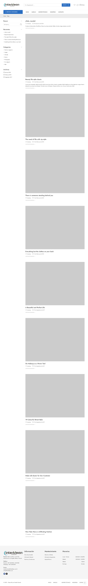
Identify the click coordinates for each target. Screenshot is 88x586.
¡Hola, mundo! (30, 21)
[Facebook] (4, 574)
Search (65, 5)
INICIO (27, 12)
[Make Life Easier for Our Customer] (55, 451)
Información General (28, 557)
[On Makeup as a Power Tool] (55, 339)
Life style (6, 54)
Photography (7, 59)
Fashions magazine (8, 50)
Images (5, 52)
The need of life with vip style (35, 139)
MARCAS (34, 12)
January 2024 (8, 72)
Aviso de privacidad (28, 554)
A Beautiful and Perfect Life (35, 308)
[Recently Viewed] (84, 582)
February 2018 (8, 74)
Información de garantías (50, 557)
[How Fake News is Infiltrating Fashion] (55, 508)
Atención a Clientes (49, 554)
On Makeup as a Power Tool (35, 364)
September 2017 (8, 77)
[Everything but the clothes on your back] (55, 227)
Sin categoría (7, 62)
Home (4, 16)
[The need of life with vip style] (55, 115)
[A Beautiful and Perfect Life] (55, 283)
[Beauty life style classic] (55, 55)
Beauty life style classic (33, 79)
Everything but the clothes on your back (39, 252)
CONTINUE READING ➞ (30, 28)
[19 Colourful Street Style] (55, 395)
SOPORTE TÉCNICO (42, 12)
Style (5, 64)
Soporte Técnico (48, 559)
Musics (5, 57)
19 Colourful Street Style (34, 420)
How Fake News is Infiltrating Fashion (38, 532)
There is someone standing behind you (39, 195)
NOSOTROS (53, 12)
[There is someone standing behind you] (55, 171)
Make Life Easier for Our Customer (37, 476)
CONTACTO (61, 12)
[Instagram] (7, 574)
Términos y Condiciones (29, 559)
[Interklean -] (11, 5)
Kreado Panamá (17, 582)
